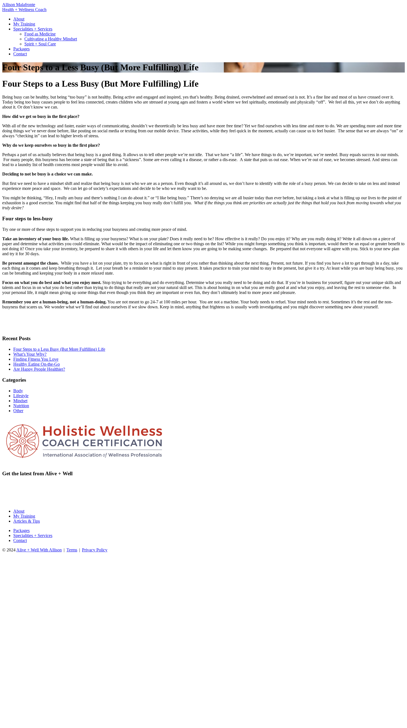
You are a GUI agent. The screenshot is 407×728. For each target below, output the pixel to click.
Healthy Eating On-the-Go (36, 364)
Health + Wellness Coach (24, 9)
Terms (71, 550)
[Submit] (404, 495)
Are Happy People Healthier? (39, 369)
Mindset (20, 400)
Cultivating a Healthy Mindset (50, 39)
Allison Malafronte (18, 4)
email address (14, 495)
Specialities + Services (32, 29)
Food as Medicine (40, 34)
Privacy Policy (94, 550)
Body (18, 390)
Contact (20, 53)
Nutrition (21, 405)
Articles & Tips (26, 521)
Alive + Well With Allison (39, 550)
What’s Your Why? (30, 354)
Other (18, 410)
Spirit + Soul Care (40, 44)
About (18, 19)
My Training (24, 24)
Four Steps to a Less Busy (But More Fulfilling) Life (59, 349)
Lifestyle (21, 395)
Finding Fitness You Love (35, 359)
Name (208, 495)
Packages (21, 49)
